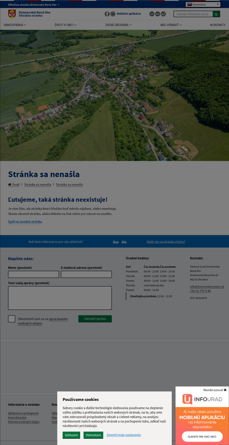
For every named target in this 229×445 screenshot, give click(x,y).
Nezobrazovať (213, 390)
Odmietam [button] (93, 435)
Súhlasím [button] (71, 435)
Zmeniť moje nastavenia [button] (124, 435)
